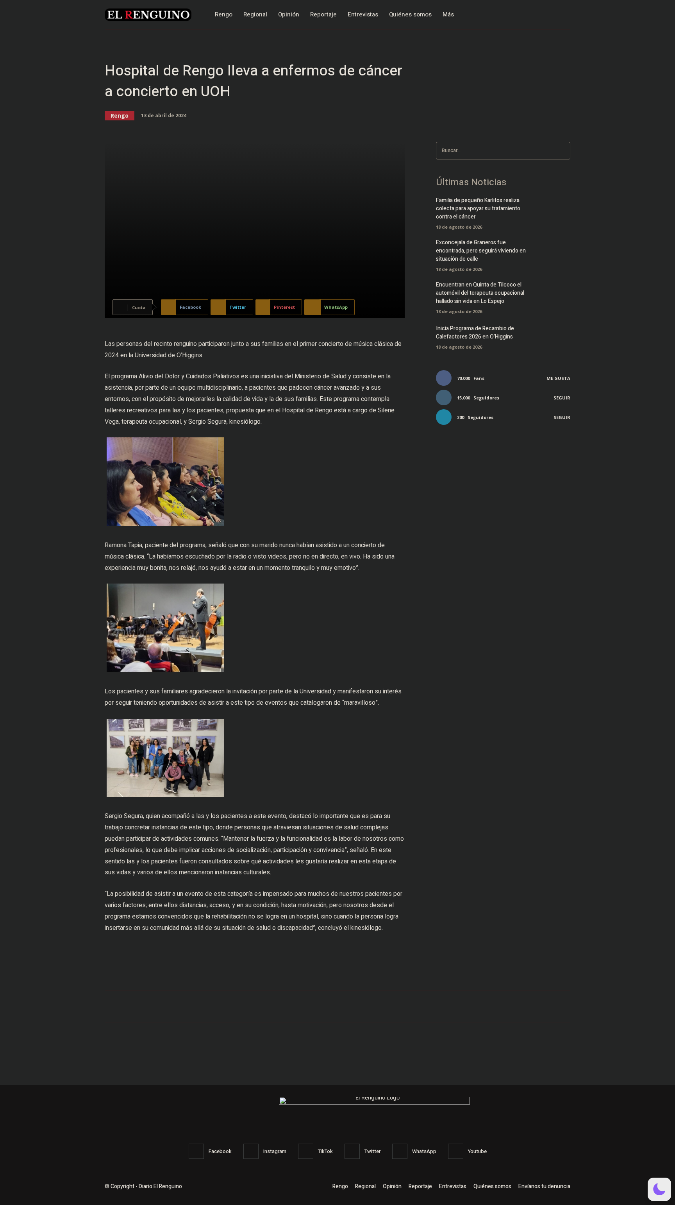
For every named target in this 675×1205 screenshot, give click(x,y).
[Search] (562, 150)
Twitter (372, 1151)
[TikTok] (305, 1151)
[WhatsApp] (399, 1151)
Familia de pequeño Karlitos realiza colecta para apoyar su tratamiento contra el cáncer (478, 208)
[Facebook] (530, 14)
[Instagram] (547, 14)
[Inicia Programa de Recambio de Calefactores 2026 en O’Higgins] (556, 336)
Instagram (274, 1151)
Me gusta (558, 378)
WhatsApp (424, 1151)
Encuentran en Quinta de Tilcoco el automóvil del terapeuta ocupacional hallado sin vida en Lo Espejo (480, 293)
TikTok (325, 1151)
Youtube (477, 1151)
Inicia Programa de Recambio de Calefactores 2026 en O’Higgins (475, 332)
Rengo (120, 115)
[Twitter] (563, 14)
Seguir (562, 398)
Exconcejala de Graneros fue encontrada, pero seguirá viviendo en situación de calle (481, 250)
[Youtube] (455, 1151)
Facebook (220, 1151)
